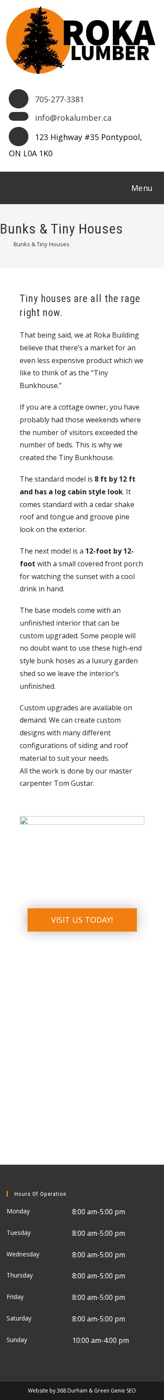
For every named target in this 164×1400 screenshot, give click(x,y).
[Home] (2, 244)
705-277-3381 (59, 99)
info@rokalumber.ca (73, 117)
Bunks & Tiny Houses (42, 244)
